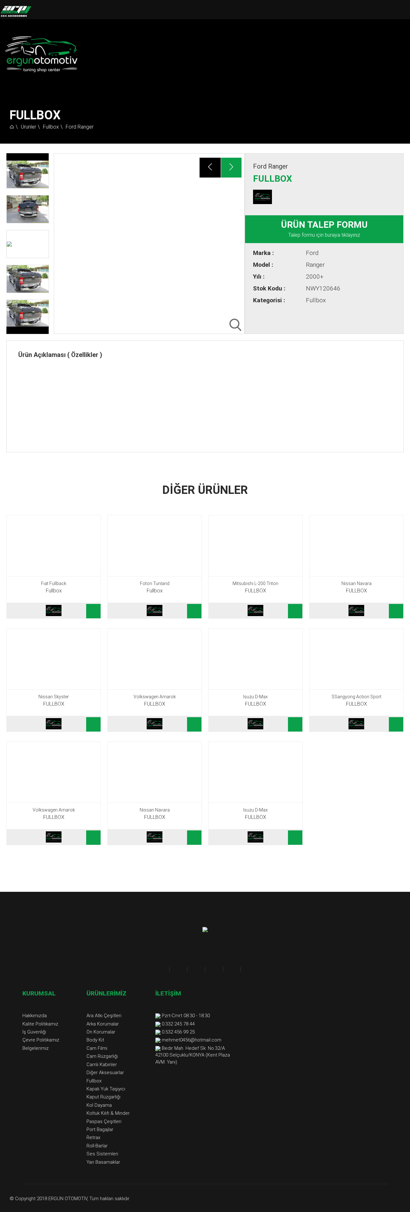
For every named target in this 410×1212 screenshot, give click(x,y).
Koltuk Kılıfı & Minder (108, 1113)
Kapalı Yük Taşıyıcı (105, 1089)
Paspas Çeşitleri (103, 1121)
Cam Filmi (96, 1048)
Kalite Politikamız (40, 1024)
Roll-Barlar (97, 1146)
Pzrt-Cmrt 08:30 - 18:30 (186, 1015)
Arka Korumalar (102, 1024)
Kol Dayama (99, 1105)
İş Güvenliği (34, 1032)
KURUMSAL (39, 993)
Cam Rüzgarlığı (102, 1056)
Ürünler (28, 127)
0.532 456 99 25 (178, 1032)
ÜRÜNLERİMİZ (106, 993)
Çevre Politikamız (40, 1040)
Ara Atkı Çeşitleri (103, 1015)
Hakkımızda (34, 1015)
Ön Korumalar (100, 1032)
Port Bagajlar (99, 1129)
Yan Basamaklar (103, 1162)
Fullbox (51, 127)
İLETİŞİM (168, 993)
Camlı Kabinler (101, 1064)
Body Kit (95, 1040)
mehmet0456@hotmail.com (191, 1040)
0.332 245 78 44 (178, 1024)
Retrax (93, 1137)
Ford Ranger (80, 127)
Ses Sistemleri (102, 1154)
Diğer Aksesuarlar (105, 1072)
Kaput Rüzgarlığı (103, 1097)
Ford (312, 253)
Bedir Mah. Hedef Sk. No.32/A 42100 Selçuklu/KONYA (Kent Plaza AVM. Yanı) (192, 1055)
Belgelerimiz (35, 1048)
